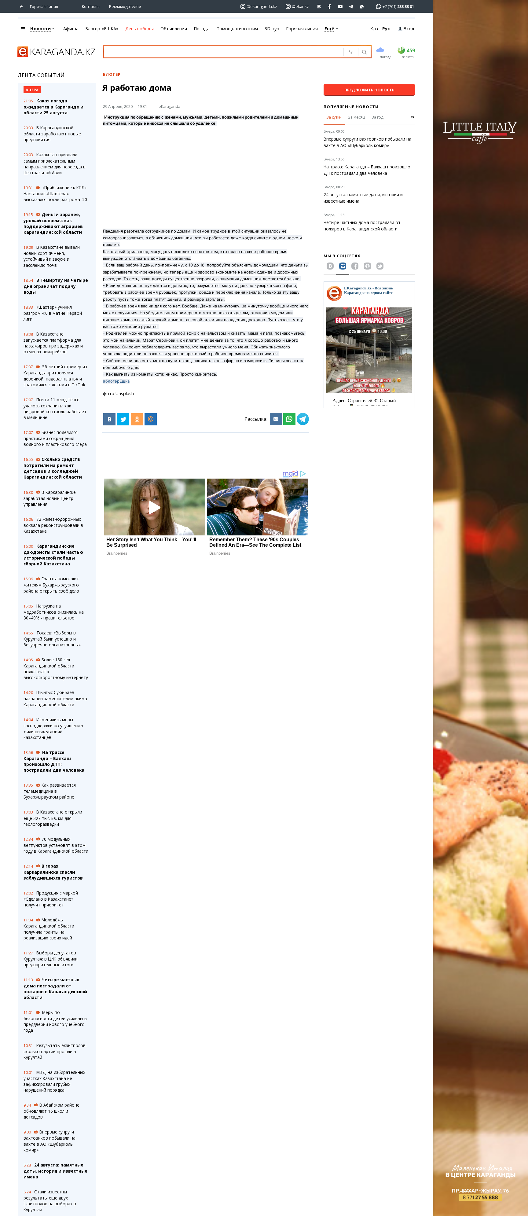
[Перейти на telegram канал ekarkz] (351, 6)
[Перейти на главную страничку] (23, 6)
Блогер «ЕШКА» (102, 28)
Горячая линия (44, 6)
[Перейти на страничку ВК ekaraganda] (319, 6)
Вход (409, 28)
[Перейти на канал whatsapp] (362, 6)
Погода (202, 28)
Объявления (173, 28)
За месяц (356, 117)
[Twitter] (123, 419)
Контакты (91, 6)
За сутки (334, 117)
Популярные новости (351, 106)
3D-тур (272, 28)
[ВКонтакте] (109, 419)
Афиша (71, 28)
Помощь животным (237, 28)
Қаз (374, 28)
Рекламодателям (125, 6)
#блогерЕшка (116, 381)
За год (377, 117)
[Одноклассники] (137, 419)
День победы (139, 28)
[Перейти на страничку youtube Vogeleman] (340, 6)
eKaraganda (169, 106)
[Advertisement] (206, 173)
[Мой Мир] (151, 419)
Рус (386, 28)
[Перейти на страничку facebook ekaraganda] (330, 6)
